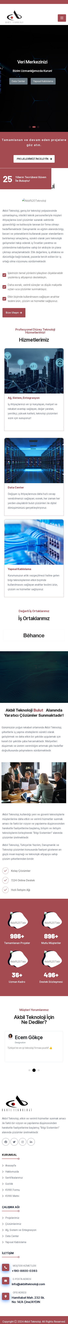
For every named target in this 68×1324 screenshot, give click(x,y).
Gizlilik (9, 1188)
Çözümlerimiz (13, 1228)
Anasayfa (10, 1170)
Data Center (18, 81)
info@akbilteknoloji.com (28, 1289)
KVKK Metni (12, 1201)
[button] (30, 127)
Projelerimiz (12, 1222)
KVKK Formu (12, 1195)
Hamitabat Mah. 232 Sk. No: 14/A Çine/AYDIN (28, 1305)
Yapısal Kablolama (43, 81)
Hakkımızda (12, 1176)
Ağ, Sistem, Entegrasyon (24, 397)
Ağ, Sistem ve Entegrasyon (20, 1235)
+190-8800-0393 (24, 1275)
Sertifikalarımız (14, 1182)
